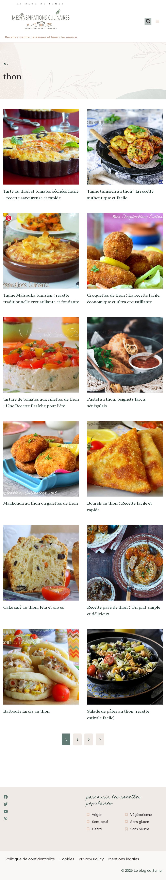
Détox (97, 829)
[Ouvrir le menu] (157, 21)
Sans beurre (139, 829)
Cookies (67, 859)
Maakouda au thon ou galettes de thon (40, 503)
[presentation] (41, 147)
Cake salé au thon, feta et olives (33, 607)
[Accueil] (4, 64)
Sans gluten (139, 821)
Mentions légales (123, 859)
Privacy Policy (91, 859)
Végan (97, 814)
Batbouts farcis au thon (26, 711)
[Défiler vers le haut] (10, 855)
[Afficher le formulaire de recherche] (148, 21)
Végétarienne (141, 814)
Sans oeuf (100, 821)
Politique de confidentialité (30, 859)
